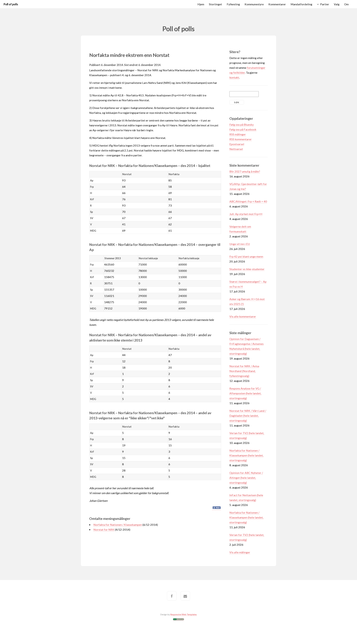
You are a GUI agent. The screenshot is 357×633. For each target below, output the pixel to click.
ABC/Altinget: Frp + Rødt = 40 (248, 201)
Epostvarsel (236, 144)
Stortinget (215, 4)
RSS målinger (237, 134)
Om (346, 4)
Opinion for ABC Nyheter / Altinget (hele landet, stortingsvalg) (246, 477)
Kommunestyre (254, 4)
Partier (324, 4)
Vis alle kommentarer (242, 316)
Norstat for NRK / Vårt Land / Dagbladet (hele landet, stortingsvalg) (247, 415)
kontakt (234, 77)
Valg (336, 4)
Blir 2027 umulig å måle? (244, 171)
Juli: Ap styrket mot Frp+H (245, 214)
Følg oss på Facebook (242, 129)
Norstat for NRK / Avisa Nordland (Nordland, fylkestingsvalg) (244, 371)
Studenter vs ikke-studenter (247, 269)
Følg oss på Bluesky (241, 124)
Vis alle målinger (239, 552)
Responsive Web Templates (183, 614)
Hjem (200, 4)
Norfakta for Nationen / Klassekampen (117, 524)
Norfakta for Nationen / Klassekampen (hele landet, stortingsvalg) (246, 455)
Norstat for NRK (103, 529)
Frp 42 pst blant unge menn (246, 256)
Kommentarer (277, 4)
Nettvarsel (236, 149)
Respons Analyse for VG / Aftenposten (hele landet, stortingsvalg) (245, 393)
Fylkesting (233, 4)
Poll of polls (10, 4)
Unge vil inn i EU (239, 244)
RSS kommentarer (240, 139)
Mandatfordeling (301, 4)
